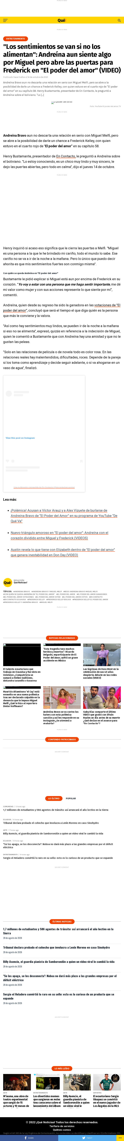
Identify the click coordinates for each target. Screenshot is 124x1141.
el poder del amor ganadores (92, 594)
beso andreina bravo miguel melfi (81, 592)
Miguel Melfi (46, 602)
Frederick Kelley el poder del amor (91, 600)
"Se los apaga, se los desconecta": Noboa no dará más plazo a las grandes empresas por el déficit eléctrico (60, 978)
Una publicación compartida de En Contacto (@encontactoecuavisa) (44, 487)
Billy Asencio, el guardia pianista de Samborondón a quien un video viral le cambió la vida (58, 961)
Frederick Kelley (37, 600)
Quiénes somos (62, 1129)
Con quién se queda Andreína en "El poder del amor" (29, 594)
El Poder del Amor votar (48, 597)
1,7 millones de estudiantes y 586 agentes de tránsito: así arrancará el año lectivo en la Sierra (58, 931)
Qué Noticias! (20, 582)
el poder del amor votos (75, 597)
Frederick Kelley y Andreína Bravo (21, 602)
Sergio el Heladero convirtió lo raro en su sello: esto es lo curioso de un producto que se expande (58, 996)
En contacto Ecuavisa (15, 600)
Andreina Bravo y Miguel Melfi (47, 592)
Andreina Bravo (22, 592)
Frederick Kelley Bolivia (59, 600)
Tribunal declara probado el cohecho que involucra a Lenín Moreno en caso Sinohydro (56, 947)
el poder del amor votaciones (19, 597)
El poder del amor (66, 594)
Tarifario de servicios (61, 1126)
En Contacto (96, 597)
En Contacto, (66, 156)
